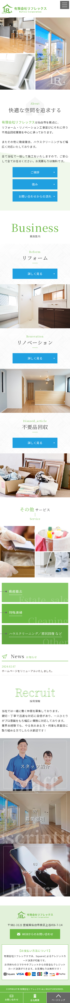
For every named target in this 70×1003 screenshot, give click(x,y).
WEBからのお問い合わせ (37, 934)
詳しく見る (35, 273)
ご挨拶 (35, 172)
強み (35, 184)
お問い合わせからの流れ (35, 196)
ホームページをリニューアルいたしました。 (28, 671)
